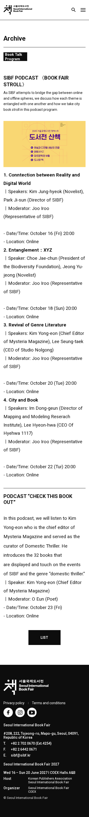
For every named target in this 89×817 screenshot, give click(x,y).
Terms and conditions (49, 703)
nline (34, 391)
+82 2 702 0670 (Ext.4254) (31, 743)
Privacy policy (13, 703)
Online (32, 241)
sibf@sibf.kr (21, 755)
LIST (44, 638)
